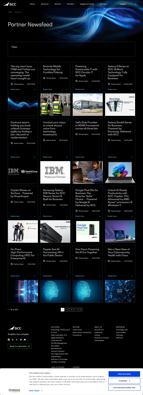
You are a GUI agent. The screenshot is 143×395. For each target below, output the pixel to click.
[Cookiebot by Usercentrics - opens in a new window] (14, 390)
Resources (120, 327)
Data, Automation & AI (59, 335)
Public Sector (77, 330)
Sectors (76, 327)
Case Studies (121, 332)
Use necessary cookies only (124, 388)
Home (10, 12)
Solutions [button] (44, 4)
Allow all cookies (124, 374)
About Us (98, 327)
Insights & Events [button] (87, 4)
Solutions (55, 327)
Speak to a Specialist (18, 346)
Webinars (119, 338)
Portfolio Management (59, 343)
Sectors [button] (58, 4)
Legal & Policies (57, 367)
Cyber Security (56, 340)
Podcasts (119, 335)
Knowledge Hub (122, 330)
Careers (97, 335)
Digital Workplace (57, 338)
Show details (34, 391)
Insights (18, 12)
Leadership (98, 332)
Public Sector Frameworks (82, 332)
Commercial (77, 335)
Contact (103, 4)
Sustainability (99, 340)
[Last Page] (80, 309)
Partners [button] (70, 4)
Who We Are (98, 330)
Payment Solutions (57, 351)
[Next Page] (76, 309)
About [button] (32, 4)
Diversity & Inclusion (101, 338)
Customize (123, 381)
